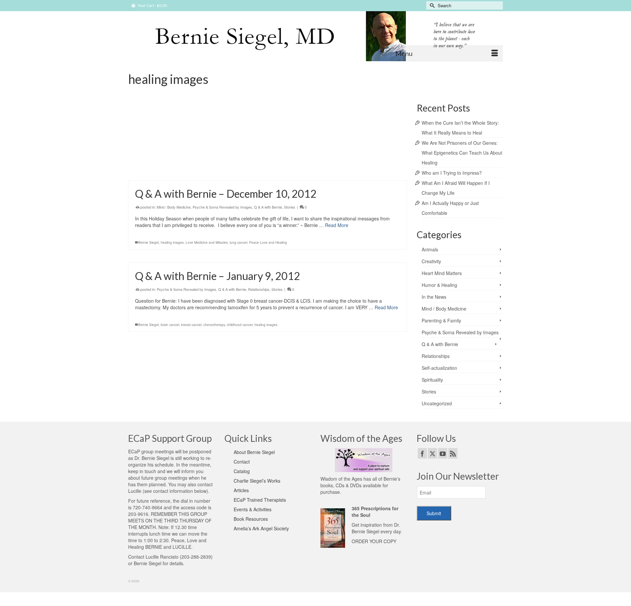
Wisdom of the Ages (341, 478)
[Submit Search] (431, 5)
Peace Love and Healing (268, 242)
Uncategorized (437, 403)
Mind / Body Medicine (174, 134)
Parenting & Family (441, 320)
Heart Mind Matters (442, 273)
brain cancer (170, 324)
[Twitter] (432, 453)
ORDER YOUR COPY (374, 541)
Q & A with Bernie (268, 207)
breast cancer (148, 170)
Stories (198, 134)
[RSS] (452, 453)
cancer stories (171, 170)
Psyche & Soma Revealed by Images (222, 207)
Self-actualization (439, 368)
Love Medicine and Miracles (207, 242)
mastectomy (217, 170)
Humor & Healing (439, 285)
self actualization (241, 170)
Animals (430, 249)
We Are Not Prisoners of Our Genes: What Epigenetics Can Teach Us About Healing (462, 152)
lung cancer (238, 242)
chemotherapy (214, 324)
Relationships (258, 289)
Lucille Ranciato (162, 556)
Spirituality (432, 379)
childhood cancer (239, 324)
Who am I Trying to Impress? (452, 172)
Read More (368, 152)
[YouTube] (442, 453)
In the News (434, 296)
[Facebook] (422, 453)
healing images (195, 170)
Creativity (431, 261)
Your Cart (152, 5)
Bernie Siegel (148, 242)
